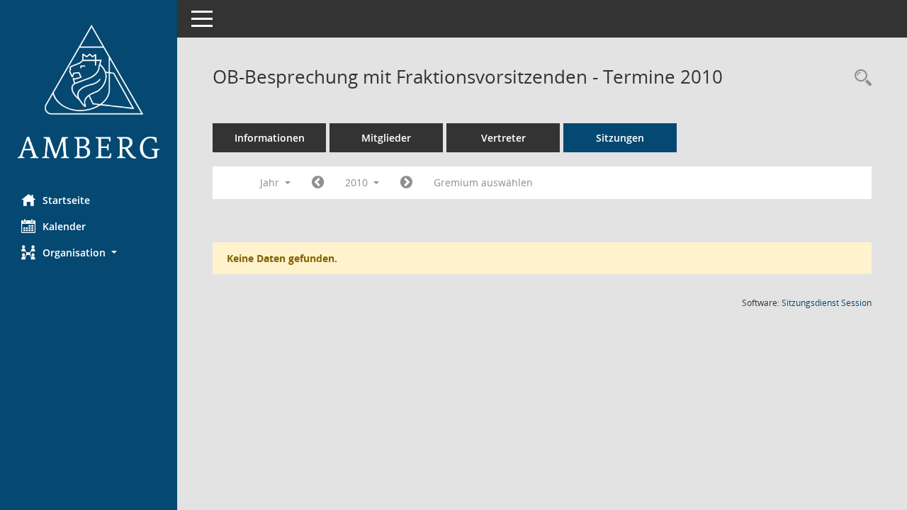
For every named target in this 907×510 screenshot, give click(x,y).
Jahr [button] (271, 182)
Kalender (64, 226)
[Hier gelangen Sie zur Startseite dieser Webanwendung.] (88, 92)
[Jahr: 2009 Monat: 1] (317, 183)
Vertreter (503, 137)
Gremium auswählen (483, 182)
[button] (88, 252)
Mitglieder (386, 137)
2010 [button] (358, 182)
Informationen (270, 137)
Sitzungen (620, 137)
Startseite (66, 200)
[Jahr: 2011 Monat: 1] (406, 183)
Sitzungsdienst (827, 303)
